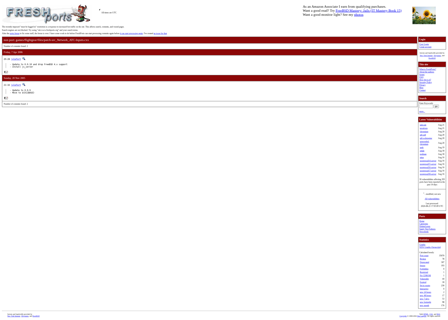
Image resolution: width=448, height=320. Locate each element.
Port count (424, 255)
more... (422, 111)
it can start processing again (131, 33)
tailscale (423, 125)
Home (421, 221)
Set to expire (425, 285)
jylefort (16, 59)
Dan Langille (421, 316)
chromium (424, 131)
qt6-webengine (426, 138)
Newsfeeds (424, 231)
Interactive (424, 289)
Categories (423, 224)
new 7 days (424, 299)
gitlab (422, 151)
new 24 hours (425, 292)
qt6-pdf (423, 135)
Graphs (422, 244)
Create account (425, 47)
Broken (423, 259)
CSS (431, 314)
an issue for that (160, 33)
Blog (421, 87)
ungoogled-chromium (424, 142)
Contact (422, 90)
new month (424, 305)
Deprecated (424, 262)
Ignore (422, 265)
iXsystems (437, 56)
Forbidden (424, 269)
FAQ (421, 77)
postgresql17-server (428, 171)
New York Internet (426, 56)
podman (423, 154)
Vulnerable (424, 279)
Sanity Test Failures (427, 229)
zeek (422, 147)
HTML (426, 314)
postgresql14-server (428, 161)
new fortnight (425, 302)
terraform (424, 128)
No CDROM (425, 275)
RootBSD (432, 58)
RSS (438, 314)
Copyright (403, 316)
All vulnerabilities (432, 199)
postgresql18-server (428, 174)
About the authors (426, 72)
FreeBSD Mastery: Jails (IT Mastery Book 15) (369, 10)
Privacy (422, 85)
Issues (422, 74)
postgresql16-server (428, 167)
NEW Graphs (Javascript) (430, 247)
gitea (422, 157)
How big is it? (425, 80)
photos (358, 14)
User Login (424, 44)
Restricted (424, 272)
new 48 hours (425, 295)
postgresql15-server (428, 164)
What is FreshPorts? (427, 69)
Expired (423, 282)
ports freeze (14, 33)
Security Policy (425, 82)
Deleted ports (424, 226)
